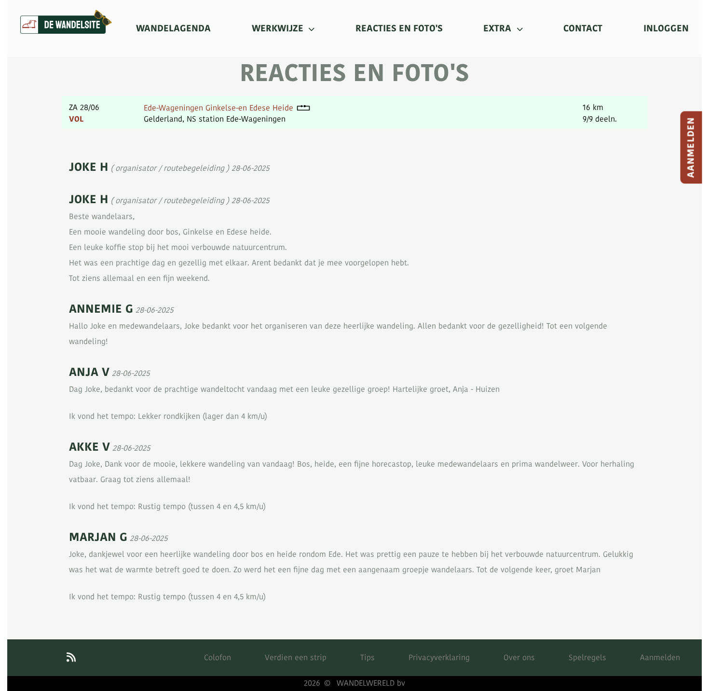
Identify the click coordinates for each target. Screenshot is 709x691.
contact (582, 28)
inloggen (666, 28)
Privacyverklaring (439, 657)
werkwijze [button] (279, 28)
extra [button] (498, 28)
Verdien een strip (296, 657)
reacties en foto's (399, 28)
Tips (367, 657)
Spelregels (587, 657)
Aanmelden (691, 147)
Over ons (519, 657)
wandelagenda (173, 28)
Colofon (217, 657)
